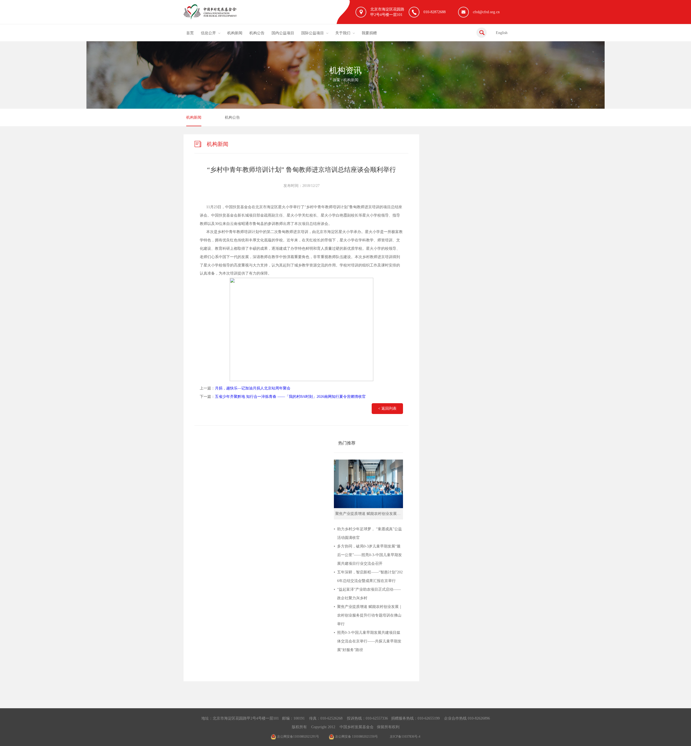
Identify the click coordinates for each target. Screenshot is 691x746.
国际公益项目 (312, 33)
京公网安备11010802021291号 (297, 736)
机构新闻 (234, 33)
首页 (190, 33)
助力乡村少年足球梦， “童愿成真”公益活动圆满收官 (369, 533)
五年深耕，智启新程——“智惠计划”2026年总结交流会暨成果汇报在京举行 (370, 576)
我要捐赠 (369, 33)
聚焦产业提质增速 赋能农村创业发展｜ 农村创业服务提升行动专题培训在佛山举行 (369, 615)
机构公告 (257, 33)
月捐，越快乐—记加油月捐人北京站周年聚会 (252, 388)
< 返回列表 (387, 408)
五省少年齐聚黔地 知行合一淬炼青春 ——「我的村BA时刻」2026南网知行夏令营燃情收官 (290, 397)
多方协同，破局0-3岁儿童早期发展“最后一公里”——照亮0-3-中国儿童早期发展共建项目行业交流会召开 (369, 555)
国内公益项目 (283, 33)
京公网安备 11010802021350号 (356, 736)
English (501, 33)
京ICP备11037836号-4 (405, 736)
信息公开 (208, 33)
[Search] (481, 33)
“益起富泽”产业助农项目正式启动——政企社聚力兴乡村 (369, 593)
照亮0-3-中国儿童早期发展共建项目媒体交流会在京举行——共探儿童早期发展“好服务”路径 (369, 641)
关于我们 (342, 33)
